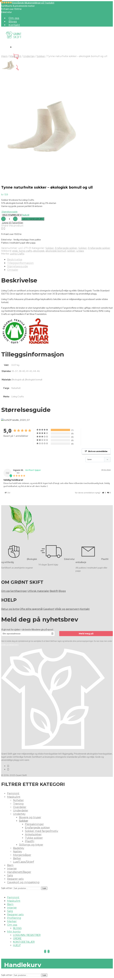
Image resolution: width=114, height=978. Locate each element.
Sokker (41, 56)
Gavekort (48, 609)
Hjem (4, 56)
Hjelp (17, 945)
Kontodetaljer (24, 942)
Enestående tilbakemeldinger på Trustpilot (33, 2)
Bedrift (54, 591)
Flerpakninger (34, 824)
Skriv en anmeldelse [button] (97, 451)
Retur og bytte (10, 609)
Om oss (14, 18)
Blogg (13, 21)
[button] (104, 492)
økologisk (39, 250)
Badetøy (18, 848)
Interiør (12, 868)
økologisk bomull (56, 250)
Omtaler (12, 269)
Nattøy (17, 851)
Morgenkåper (22, 855)
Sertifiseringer (18, 591)
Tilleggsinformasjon (20, 263)
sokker (71, 250)
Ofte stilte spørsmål (31, 609)
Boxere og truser (30, 817)
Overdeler (19, 807)
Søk (44, 888)
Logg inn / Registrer (27, 935)
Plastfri (29, 841)
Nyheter (18, 800)
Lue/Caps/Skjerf (23, 861)
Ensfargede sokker (66, 248)
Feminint (13, 793)
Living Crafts (17, 253)
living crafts (25, 250)
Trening (18, 803)
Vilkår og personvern (67, 609)
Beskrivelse (14, 259)
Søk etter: (7, 888)
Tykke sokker (34, 838)
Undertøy (29, 56)
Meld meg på (86, 633)
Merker (12, 921)
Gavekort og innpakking (23, 882)
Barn (10, 865)
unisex (80, 250)
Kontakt (14, 25)
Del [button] (8, 492)
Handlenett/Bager (19, 872)
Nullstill (25, 214)
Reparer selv (15, 879)
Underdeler (20, 810)
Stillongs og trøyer (31, 844)
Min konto (14, 931)
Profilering (14, 918)
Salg (10, 875)
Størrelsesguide (9, 211)
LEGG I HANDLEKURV (33, 219)
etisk (15, 250)
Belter (17, 858)
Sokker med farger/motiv (41, 831)
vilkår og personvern (10, 644)
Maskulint (15, 56)
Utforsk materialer (38, 591)
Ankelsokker (33, 834)
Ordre (17, 938)
